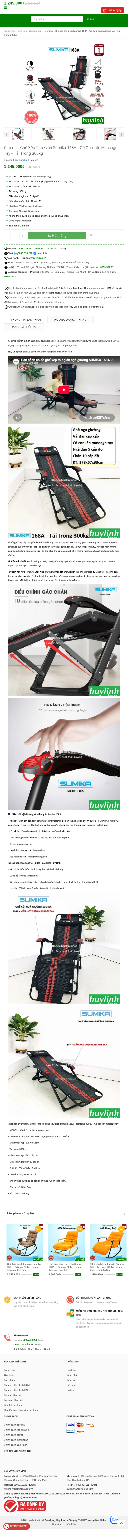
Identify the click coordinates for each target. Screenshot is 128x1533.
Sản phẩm (9, 1380)
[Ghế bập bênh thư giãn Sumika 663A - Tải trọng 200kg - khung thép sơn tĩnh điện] (66, 1242)
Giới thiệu (9, 1375)
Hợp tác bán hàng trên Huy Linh (21, 1410)
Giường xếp (31, 814)
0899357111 (82, 1484)
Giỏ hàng (71, 1385)
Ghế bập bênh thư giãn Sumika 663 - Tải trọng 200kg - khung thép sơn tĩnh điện (107, 1267)
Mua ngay (115, 10)
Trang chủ (9, 1370)
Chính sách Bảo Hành (15, 1444)
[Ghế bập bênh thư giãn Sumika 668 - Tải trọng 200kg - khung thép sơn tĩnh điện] (24, 1242)
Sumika (23, 160)
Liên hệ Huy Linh (13, 1405)
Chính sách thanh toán (16, 1439)
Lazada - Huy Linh (13, 1400)
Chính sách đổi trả (13, 1434)
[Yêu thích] (91, 235)
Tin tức (70, 1390)
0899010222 (20, 1484)
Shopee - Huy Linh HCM (17, 1385)
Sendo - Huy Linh (13, 1395)
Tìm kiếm (89, 19)
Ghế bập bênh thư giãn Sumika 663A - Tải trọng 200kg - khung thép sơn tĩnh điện (65, 1267)
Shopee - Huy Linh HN (16, 1390)
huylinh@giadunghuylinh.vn (18, 1488)
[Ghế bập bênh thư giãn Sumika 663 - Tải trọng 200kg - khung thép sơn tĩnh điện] (108, 1242)
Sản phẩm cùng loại (20, 1213)
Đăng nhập (72, 1375)
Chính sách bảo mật (14, 1424)
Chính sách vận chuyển (16, 1429)
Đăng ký (70, 1380)
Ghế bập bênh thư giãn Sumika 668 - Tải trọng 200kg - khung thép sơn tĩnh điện (24, 1267)
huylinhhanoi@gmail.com (79, 1488)
